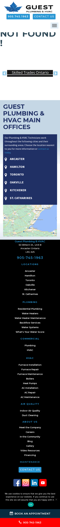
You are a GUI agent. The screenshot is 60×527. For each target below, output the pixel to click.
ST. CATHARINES (20, 198)
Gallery (30, 446)
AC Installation (30, 388)
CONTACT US (44, 16)
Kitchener (30, 289)
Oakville (30, 284)
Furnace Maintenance (30, 374)
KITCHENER (17, 190)
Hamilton (30, 275)
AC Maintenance (30, 397)
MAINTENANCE (30, 462)
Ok (30, 504)
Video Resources (30, 450)
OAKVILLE (16, 182)
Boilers (30, 378)
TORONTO (16, 174)
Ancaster (30, 271)
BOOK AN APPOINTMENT (32, 513)
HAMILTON (17, 167)
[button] (4, 73)
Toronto (30, 280)
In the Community (30, 436)
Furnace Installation (30, 364)
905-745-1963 (30, 258)
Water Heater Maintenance (30, 318)
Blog (30, 441)
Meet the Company (30, 427)
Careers (30, 432)
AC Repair (30, 392)
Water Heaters (30, 313)
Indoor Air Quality (30, 410)
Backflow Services (30, 322)
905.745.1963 (18, 16)
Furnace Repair (30, 369)
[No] (56, 499)
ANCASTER (16, 159)
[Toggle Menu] (54, 25)
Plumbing (30, 345)
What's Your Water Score (30, 332)
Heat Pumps (30, 383)
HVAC (30, 350)
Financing (30, 455)
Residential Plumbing (30, 308)
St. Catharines (30, 294)
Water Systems (30, 327)
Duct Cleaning (30, 415)
